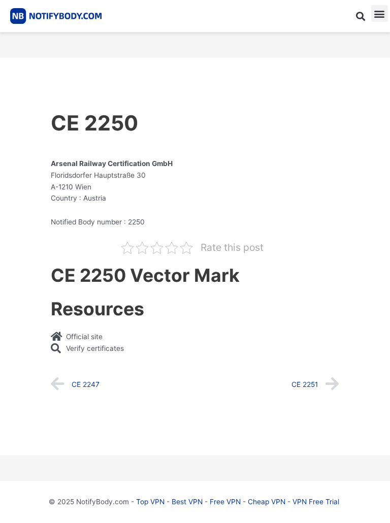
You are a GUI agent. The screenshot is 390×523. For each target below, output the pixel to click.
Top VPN (150, 502)
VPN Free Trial (315, 502)
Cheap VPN (266, 502)
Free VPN (225, 502)
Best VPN (187, 502)
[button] (360, 16)
